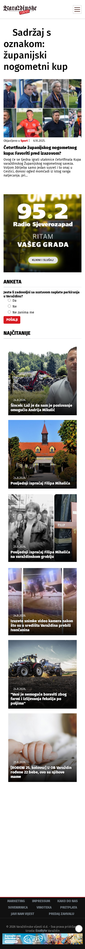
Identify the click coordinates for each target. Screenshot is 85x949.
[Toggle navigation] (77, 9)
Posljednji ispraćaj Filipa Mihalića (40, 483)
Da (14, 301)
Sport (24, 140)
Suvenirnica (18, 907)
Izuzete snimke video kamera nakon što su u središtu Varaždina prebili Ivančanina (42, 625)
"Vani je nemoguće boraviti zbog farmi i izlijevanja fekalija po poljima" (39, 699)
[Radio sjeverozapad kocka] (42, 233)
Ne (14, 307)
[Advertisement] (42, 835)
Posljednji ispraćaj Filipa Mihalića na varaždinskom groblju (40, 554)
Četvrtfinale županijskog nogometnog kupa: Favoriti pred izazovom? (40, 150)
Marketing (16, 901)
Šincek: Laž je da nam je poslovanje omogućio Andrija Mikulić (41, 407)
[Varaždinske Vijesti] (20, 7)
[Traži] (46, 9)
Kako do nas (67, 901)
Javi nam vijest (22, 914)
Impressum (41, 901)
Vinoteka (44, 907)
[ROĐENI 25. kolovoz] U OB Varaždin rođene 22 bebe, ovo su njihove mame (41, 772)
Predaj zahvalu (61, 914)
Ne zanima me (23, 312)
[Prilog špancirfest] (42, 939)
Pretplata (68, 907)
